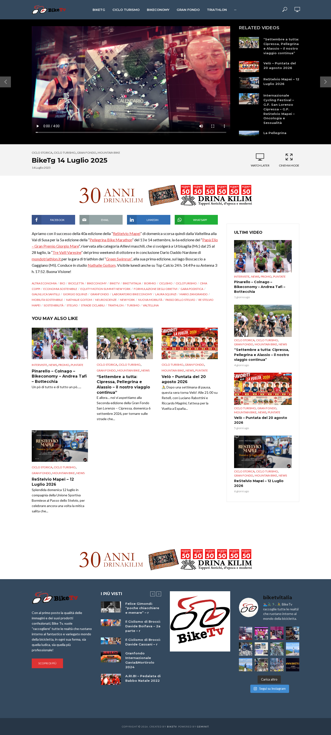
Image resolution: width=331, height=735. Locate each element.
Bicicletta (76, 283)
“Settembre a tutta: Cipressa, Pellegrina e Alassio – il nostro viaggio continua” (281, 46)
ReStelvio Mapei (126, 233)
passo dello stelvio (180, 300)
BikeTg (99, 10)
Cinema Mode (289, 165)
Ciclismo (166, 283)
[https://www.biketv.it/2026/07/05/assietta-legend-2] (245, 664)
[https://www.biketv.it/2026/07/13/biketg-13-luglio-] (245, 649)
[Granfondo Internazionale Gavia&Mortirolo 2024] (111, 656)
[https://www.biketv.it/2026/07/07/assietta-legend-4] (292, 649)
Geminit (203, 726)
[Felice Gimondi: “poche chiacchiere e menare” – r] (111, 607)
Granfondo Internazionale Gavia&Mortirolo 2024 (139, 660)
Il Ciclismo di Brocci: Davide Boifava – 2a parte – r (143, 626)
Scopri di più (47, 663)
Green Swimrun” (119, 259)
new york (127, 300)
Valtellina (151, 305)
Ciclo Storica (42, 152)
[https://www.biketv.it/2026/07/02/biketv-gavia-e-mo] (292, 664)
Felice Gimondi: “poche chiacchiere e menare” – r (142, 608)
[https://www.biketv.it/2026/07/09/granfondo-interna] (277, 649)
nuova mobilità (150, 300)
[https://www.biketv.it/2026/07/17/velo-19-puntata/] (261, 633)
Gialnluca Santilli (46, 294)
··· (235, 10)
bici (62, 283)
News (53, 365)
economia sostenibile (60, 289)
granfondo (99, 294)
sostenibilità (53, 305)
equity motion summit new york (105, 289)
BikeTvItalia (132, 283)
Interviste (39, 365)
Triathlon (217, 10)
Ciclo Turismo (126, 10)
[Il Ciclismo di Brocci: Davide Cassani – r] (111, 640)
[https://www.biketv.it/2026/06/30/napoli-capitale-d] (277, 664)
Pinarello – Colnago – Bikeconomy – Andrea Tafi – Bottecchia (59, 376)
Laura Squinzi (165, 294)
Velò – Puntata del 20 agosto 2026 (279, 65)
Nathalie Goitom (102, 265)
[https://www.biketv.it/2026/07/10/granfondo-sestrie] (261, 649)
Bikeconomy (158, 10)
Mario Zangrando (194, 294)
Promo (63, 365)
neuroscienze (106, 300)
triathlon (116, 305)
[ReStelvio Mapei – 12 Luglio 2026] (249, 82)
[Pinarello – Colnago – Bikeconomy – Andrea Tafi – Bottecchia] (60, 343)
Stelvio (72, 305)
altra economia (44, 283)
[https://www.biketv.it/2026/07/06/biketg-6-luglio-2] (261, 664)
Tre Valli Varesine (67, 252)
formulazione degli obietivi (155, 289)
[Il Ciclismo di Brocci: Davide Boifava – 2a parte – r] (111, 622)
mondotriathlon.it (47, 259)
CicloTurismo (186, 283)
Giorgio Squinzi (75, 294)
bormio (150, 283)
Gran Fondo (188, 10)
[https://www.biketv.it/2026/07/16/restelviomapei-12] (292, 633)
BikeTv (115, 283)
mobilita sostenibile (47, 300)
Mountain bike (109, 152)
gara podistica (192, 289)
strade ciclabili (93, 305)
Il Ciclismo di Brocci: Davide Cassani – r (143, 642)
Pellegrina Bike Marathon (111, 239)
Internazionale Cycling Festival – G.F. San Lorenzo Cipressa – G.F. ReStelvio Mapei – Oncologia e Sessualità (279, 109)
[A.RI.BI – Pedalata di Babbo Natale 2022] (111, 679)
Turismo (133, 305)
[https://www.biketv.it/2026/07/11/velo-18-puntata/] (277, 633)
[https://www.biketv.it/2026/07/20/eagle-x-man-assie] (245, 633)
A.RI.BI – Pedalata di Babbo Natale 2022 (143, 678)
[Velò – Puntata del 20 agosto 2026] (249, 66)
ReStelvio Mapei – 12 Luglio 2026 (281, 81)
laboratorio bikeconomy (132, 294)
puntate (77, 365)
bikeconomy (97, 283)
